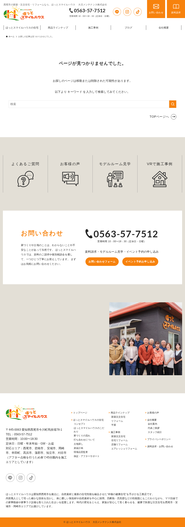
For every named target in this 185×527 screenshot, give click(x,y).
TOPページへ (159, 116)
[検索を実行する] (172, 104)
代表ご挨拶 (154, 428)
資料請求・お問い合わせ (160, 446)
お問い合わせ (156, 12)
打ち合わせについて (84, 439)
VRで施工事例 (159, 164)
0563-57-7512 (90, 10)
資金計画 (78, 448)
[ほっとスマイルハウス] (24, 13)
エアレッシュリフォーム (124, 448)
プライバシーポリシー (159, 439)
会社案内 (152, 424)
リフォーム (117, 421)
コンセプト (79, 424)
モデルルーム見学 (115, 164)
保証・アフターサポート (87, 456)
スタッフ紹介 (155, 432)
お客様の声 (70, 164)
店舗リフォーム (119, 444)
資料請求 (176, 12)
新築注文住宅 (118, 416)
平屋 (113, 425)
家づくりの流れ (82, 435)
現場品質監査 (81, 452)
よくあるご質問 (25, 164)
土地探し (78, 444)
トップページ (80, 412)
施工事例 (115, 432)
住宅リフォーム (119, 440)
